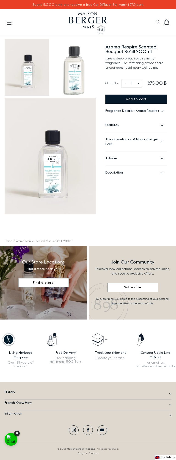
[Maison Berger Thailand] (88, 22)
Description (114, 172)
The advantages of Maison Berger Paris (131, 142)
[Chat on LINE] (11, 439)
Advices (111, 158)
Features (112, 125)
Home (8, 241)
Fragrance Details (131, 110)
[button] (158, 22)
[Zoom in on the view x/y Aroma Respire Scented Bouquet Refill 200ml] (27, 67)
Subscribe (132, 287)
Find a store (43, 282)
